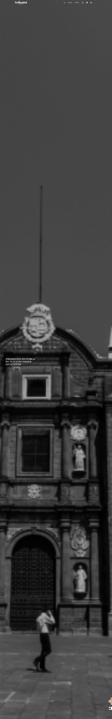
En (70, 2)
